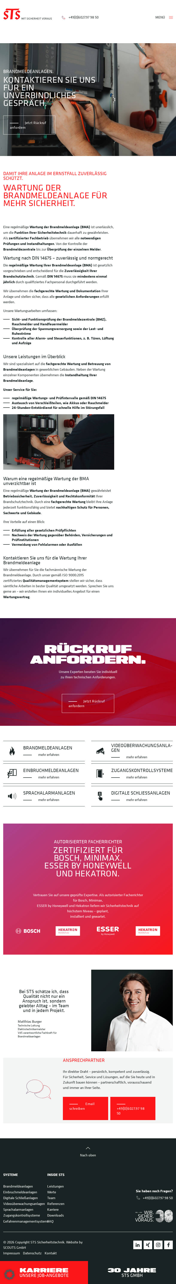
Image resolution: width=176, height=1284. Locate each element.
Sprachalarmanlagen (18, 1209)
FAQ (50, 1221)
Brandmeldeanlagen (18, 1186)
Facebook (168, 1245)
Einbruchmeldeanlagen (20, 1192)
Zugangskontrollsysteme (21, 1215)
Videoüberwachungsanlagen (24, 1203)
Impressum (11, 1253)
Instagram (158, 1245)
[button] (9, 1274)
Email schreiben (81, 1106)
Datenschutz (32, 1253)
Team (51, 1197)
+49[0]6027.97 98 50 (83, 17)
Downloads (55, 1215)
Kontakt (51, 1253)
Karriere (53, 1209)
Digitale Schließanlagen (20, 1197)
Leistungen (55, 1186)
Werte (51, 1192)
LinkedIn (137, 1245)
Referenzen (55, 1203)
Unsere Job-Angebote (44, 1272)
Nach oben (88, 1155)
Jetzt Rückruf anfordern (28, 125)
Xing (148, 1245)
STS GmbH (132, 1272)
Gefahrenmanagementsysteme (26, 1221)
